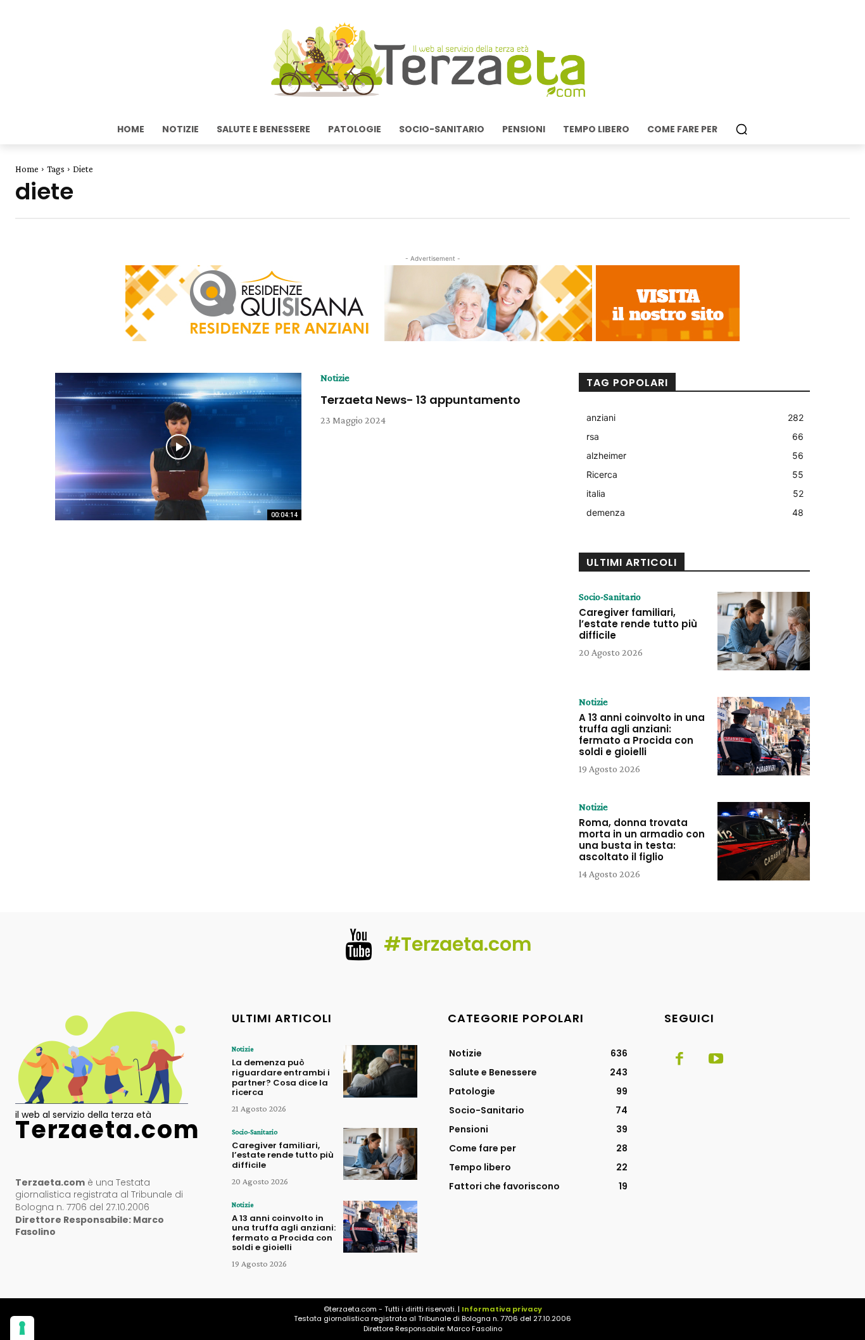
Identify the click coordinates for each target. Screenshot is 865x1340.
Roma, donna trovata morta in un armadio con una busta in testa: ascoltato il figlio (642, 839)
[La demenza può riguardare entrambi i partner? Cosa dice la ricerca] (380, 1071)
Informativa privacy (502, 1309)
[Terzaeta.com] (432, 60)
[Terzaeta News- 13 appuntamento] (178, 447)
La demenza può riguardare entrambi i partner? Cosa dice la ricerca (281, 1077)
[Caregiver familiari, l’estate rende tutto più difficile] (763, 631)
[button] (741, 129)
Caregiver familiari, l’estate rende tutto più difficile (638, 624)
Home (27, 169)
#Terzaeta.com (458, 944)
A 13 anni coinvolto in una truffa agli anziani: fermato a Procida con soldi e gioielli (642, 734)
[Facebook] (679, 1059)
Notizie (335, 378)
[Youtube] (716, 1059)
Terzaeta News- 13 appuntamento (420, 400)
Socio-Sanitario (610, 597)
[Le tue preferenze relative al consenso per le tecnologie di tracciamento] (22, 1328)
